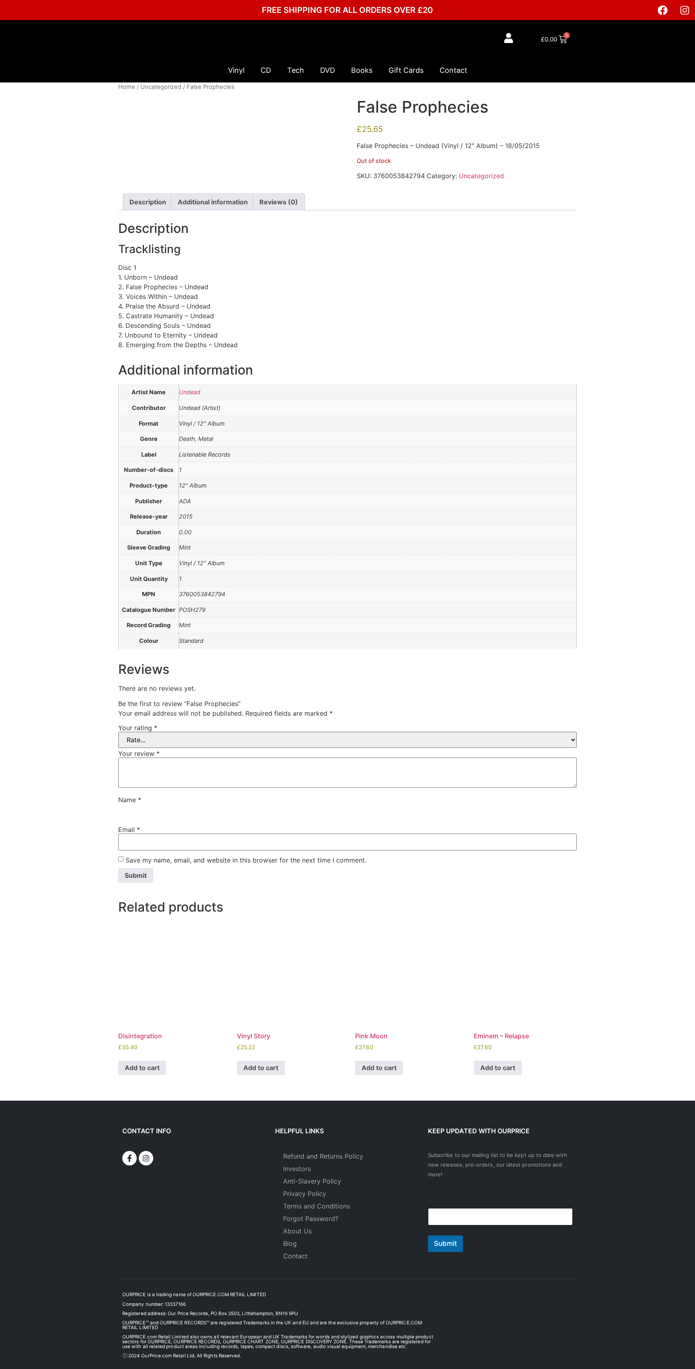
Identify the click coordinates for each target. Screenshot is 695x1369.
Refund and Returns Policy (323, 1156)
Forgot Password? (310, 1219)
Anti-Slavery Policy (312, 1181)
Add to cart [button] (142, 1068)
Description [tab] (148, 202)
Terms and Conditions (316, 1206)
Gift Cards (406, 70)
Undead (189, 392)
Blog (290, 1243)
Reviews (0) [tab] (278, 202)
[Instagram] (685, 10)
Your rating (137, 728)
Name (129, 800)
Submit (445, 1243)
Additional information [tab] (213, 202)
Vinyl (236, 70)
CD (266, 70)
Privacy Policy (304, 1194)
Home (126, 87)
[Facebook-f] (129, 1158)
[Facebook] (663, 10)
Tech (295, 70)
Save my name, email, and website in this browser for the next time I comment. (245, 860)
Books (361, 70)
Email (129, 829)
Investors (297, 1169)
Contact (453, 70)
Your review (139, 753)
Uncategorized (160, 87)
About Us (297, 1231)
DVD (327, 70)
